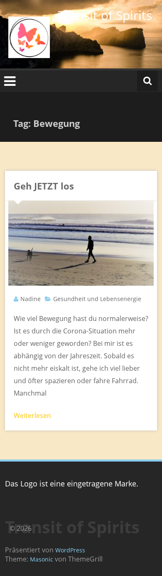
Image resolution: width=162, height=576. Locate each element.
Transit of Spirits (105, 15)
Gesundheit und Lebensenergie (97, 299)
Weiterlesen (32, 415)
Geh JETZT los (44, 186)
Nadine (30, 299)
